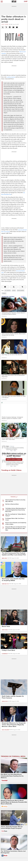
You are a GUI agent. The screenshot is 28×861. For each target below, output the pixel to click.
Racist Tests (6, 626)
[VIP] (25, 1)
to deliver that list (11, 77)
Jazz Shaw (4, 24)
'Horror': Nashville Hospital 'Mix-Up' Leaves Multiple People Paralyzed (12, 827)
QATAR (13, 290)
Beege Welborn (5, 729)
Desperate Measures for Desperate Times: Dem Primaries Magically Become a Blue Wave (15, 528)
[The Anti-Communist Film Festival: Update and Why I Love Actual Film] (14, 544)
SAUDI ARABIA (20, 290)
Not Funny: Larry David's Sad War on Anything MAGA (13, 579)
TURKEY (4, 293)
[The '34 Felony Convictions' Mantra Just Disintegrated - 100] (14, 842)
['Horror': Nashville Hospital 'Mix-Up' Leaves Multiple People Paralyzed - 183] (14, 817)
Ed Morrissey (5, 653)
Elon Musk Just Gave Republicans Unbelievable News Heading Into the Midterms (12, 776)
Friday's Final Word (8, 650)
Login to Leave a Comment (14, 459)
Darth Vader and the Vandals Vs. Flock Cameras (13, 697)
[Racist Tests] (14, 617)
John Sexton (4, 701)
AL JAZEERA (7, 290)
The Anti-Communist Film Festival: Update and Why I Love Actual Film (14, 554)
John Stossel (5, 629)
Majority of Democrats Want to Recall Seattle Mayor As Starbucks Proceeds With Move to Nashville (14, 802)
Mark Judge (4, 558)
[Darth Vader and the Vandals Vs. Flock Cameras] (14, 687)
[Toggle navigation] (2, 1)
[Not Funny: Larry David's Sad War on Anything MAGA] (14, 569)
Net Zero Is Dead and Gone (12, 504)
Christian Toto (5, 583)
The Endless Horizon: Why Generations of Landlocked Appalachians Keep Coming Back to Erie (15, 510)
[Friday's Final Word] (14, 641)
